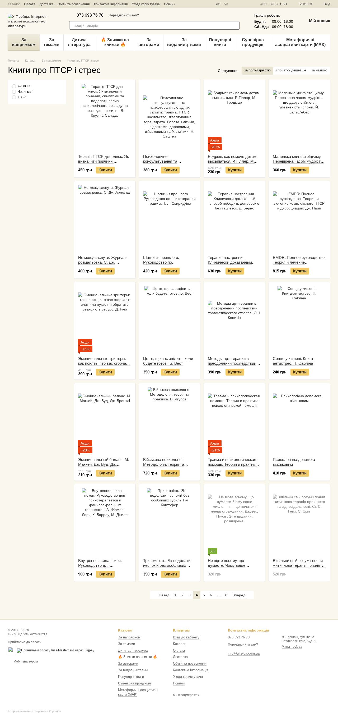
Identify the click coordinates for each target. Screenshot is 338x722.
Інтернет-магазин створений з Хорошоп (34, 711)
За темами (51, 42)
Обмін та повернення (74, 4)
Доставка (46, 4)
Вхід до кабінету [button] (186, 637)
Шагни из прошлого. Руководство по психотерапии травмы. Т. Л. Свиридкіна (168, 264)
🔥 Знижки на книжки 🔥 (115, 42)
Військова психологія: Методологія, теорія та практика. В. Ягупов (163, 464)
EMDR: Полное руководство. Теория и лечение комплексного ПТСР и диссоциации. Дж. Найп (299, 264)
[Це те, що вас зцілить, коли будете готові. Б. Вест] (169, 319)
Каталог (14, 4)
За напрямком (24, 42)
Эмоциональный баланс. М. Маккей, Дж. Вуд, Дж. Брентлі (103, 464)
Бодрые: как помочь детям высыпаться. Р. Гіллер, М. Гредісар (232, 161)
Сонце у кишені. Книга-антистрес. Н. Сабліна (293, 360)
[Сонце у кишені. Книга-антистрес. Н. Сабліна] (299, 319)
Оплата (29, 4)
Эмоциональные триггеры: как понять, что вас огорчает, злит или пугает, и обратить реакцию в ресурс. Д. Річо (104, 365)
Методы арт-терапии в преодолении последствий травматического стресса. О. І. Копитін (234, 365)
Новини (169, 4)
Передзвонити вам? (124, 15)
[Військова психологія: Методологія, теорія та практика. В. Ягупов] (169, 420)
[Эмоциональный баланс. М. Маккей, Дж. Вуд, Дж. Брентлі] (105, 420)
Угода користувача (146, 4)
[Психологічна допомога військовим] (299, 420)
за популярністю (257, 70)
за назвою (319, 70)
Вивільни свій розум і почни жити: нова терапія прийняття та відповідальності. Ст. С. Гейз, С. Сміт (299, 567)
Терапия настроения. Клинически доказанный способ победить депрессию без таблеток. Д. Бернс (234, 264)
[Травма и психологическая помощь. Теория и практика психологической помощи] (234, 420)
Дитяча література (79, 42)
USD (263, 4)
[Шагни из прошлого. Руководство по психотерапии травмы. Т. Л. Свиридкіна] (169, 218)
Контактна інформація (111, 4)
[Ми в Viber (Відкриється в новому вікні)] (202, 4)
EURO (273, 4)
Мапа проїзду (292, 646)
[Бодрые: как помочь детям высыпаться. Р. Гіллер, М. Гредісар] (234, 117)
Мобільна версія (25, 661)
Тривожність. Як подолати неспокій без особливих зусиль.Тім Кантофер (166, 565)
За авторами (149, 42)
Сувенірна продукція (253, 42)
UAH (283, 4)
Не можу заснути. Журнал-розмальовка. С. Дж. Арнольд (102, 262)
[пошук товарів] (235, 25)
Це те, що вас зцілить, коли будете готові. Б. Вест (168, 360)
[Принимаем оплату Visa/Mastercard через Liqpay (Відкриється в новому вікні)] (55, 650)
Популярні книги (220, 42)
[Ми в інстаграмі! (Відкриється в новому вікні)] (189, 4)
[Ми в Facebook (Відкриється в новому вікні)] (183, 4)
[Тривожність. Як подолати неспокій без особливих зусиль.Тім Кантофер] (169, 521)
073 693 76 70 (90, 15)
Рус (225, 4)
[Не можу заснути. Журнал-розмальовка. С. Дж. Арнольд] (105, 218)
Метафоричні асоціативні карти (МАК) (300, 42)
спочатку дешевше (291, 70)
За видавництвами (184, 42)
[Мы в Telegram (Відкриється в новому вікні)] (195, 4)
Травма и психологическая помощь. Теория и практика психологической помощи (232, 464)
